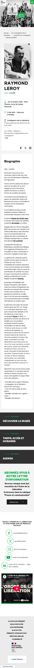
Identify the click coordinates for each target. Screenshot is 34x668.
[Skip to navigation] (16, 11)
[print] (30, 148)
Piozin (15, 316)
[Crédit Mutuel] (17, 659)
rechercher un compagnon (22, 35)
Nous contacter (16, 624)
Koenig (21, 279)
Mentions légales (17, 636)
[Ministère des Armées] (17, 647)
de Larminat (18, 241)
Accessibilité (17, 639)
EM (6, 138)
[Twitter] (25, 148)
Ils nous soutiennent (16, 621)
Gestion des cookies (8, 666)
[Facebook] (21, 148)
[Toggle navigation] (32, 2)
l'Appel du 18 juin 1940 (19, 218)
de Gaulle (15, 223)
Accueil (6, 33)
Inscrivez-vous (14, 502)
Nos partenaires (16, 627)
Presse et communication (17, 633)
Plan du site (16, 630)
